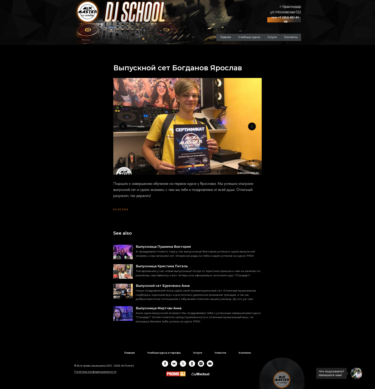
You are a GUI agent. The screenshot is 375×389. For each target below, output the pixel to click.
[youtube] (210, 363)
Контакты (245, 352)
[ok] (192, 363)
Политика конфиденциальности (95, 371)
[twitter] (183, 363)
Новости (220, 352)
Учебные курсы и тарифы (164, 352)
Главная (129, 352)
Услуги (197, 352)
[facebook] (165, 363)
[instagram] (201, 363)
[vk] (174, 363)
